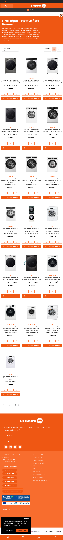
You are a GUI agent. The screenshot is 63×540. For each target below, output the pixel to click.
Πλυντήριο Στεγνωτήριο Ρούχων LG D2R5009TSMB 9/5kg (10, 130)
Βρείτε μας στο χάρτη (10, 461)
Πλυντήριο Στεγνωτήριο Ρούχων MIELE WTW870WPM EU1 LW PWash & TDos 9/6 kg (52, 230)
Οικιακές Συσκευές (12, 14)
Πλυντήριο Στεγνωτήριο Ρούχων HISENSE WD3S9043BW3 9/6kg (52, 131)
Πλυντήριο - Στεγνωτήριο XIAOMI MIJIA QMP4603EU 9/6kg (32, 81)
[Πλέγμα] (54, 49)
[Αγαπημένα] (17, 94)
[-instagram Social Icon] (10, 447)
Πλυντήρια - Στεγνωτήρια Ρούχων (28, 14)
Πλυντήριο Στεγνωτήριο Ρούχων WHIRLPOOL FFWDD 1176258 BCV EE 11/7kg (11, 328)
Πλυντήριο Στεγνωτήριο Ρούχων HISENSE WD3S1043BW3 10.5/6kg (10, 180)
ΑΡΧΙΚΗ (4, 14)
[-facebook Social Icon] (6, 447)
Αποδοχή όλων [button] (22, 530)
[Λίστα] (59, 49)
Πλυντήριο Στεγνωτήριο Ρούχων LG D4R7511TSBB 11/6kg (31, 278)
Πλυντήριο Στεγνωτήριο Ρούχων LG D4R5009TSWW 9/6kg (10, 279)
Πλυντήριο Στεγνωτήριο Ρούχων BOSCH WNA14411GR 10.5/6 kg (52, 180)
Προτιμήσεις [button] (9, 530)
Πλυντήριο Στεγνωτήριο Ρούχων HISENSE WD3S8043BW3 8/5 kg (31, 180)
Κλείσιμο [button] (26, 518)
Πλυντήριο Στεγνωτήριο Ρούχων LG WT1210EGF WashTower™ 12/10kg (31, 230)
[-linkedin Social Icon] (15, 447)
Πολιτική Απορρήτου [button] (14, 525)
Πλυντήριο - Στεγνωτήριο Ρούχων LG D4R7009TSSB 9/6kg (10, 81)
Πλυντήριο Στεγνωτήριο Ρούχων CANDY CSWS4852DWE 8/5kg (10, 378)
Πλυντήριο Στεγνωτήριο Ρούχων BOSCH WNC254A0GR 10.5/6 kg (10, 230)
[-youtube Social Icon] (20, 447)
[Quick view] (4, 94)
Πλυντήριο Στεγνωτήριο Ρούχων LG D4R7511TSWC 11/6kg (52, 81)
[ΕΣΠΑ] (16, 503)
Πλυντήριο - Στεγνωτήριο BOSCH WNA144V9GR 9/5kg (31, 130)
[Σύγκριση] (10, 94)
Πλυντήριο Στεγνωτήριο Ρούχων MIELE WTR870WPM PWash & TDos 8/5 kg (52, 328)
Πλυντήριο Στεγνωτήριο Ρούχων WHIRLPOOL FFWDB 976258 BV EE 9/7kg (52, 279)
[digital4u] (58, 531)
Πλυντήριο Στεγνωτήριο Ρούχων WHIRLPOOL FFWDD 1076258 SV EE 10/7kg (32, 328)
